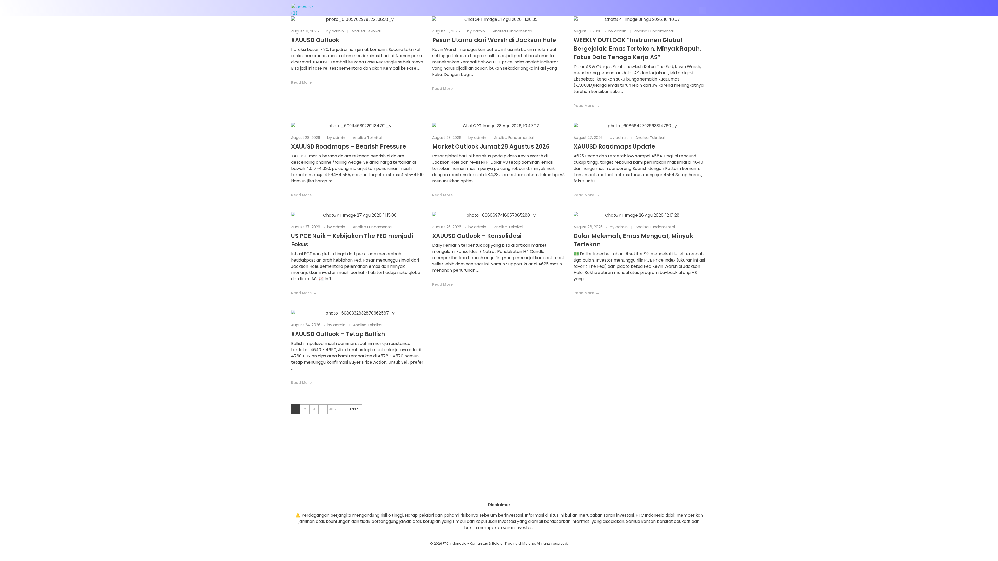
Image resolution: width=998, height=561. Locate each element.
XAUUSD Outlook (315, 40)
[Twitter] (513, 492)
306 (332, 409)
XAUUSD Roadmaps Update (614, 147)
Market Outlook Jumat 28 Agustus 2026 (490, 147)
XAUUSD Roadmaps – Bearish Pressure (348, 147)
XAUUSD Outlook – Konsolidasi (477, 236)
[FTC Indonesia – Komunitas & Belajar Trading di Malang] (304, 10)
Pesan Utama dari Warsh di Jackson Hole (494, 40)
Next (341, 409)
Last (354, 409)
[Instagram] (484, 492)
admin (338, 31)
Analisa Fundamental (512, 31)
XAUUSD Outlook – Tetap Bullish (338, 334)
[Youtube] (499, 492)
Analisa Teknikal (366, 31)
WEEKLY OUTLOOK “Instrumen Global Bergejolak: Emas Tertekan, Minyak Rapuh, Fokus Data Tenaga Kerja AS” (637, 48)
